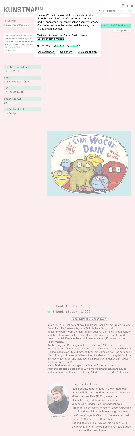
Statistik (60, 46)
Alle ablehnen (46, 52)
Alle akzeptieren (87, 52)
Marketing (75, 46)
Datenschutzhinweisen (50, 39)
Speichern (66, 52)
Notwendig (45, 46)
